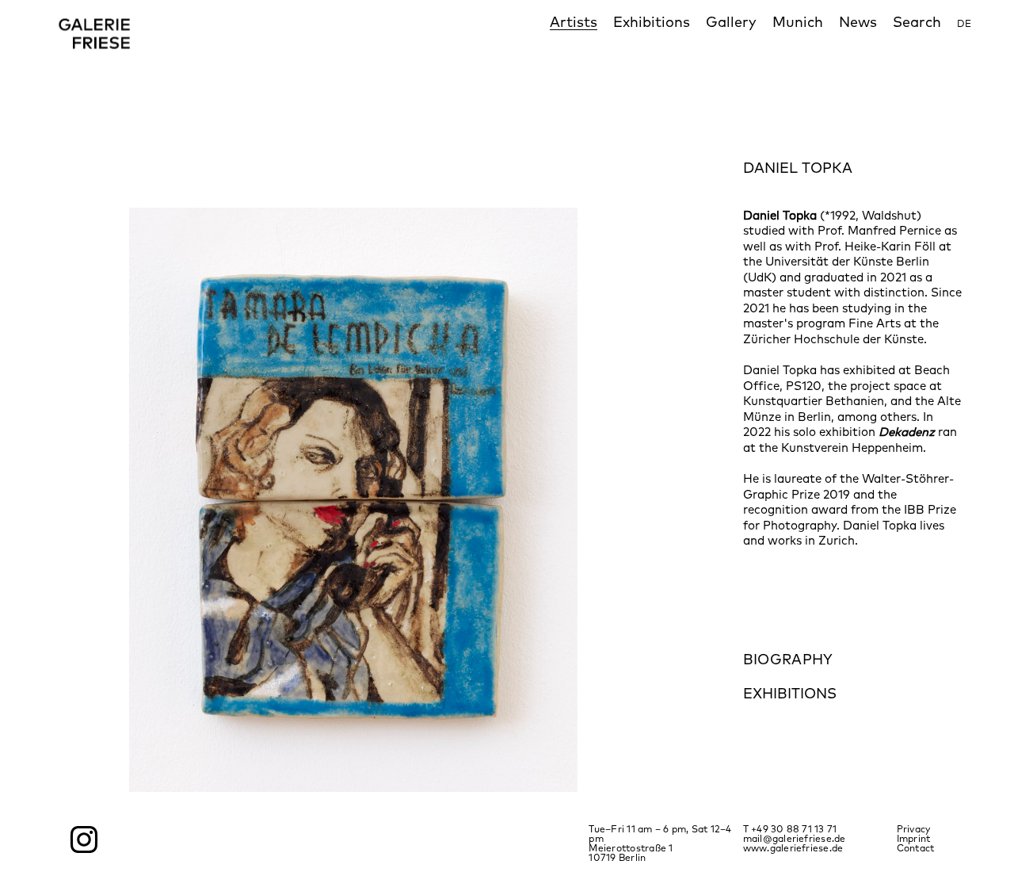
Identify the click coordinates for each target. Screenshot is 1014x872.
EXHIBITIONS (790, 693)
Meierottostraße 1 (633, 848)
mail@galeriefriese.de (794, 838)
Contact (916, 848)
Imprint (914, 838)
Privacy (914, 829)
